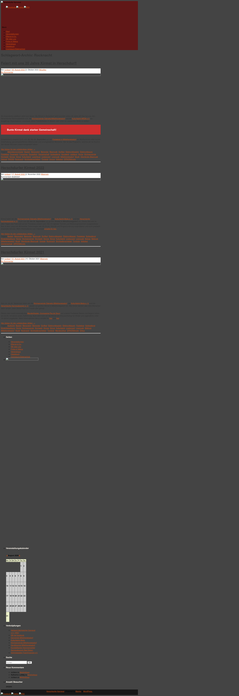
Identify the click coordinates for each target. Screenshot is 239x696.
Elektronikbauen (86, 152)
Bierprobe (45, 152)
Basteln (27, 152)
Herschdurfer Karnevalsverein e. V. (15, 306)
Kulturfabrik (26, 156)
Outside (42, 241)
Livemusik (56, 156)
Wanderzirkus (60, 330)
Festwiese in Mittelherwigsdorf (64, 139)
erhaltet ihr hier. (50, 229)
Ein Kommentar (7, 72)
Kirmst (18, 156)
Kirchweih (5, 156)
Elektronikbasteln (72, 152)
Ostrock (4, 159)
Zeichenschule (6, 243)
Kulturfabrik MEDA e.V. (81, 118)
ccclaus (7, 69)
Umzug (52, 159)
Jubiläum (73, 154)
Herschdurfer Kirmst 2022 (22, 167)
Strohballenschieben (32, 159)
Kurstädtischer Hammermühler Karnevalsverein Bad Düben (23, 648)
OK (30, 662)
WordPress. (87, 691)
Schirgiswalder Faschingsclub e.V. (24, 652)
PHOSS (11, 159)
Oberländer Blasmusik (89, 156)
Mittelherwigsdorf (67, 156)
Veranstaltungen (12, 34)
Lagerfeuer (36, 156)
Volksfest (59, 159)
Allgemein (45, 174)
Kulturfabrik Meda (18, 640)
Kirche (80, 154)
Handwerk (65, 154)
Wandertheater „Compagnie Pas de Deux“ (43, 313)
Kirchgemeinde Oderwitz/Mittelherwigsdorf (48, 118)
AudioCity (11, 325)
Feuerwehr (14, 154)
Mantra (78, 691)
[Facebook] (11, 7)
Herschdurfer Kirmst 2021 (22, 252)
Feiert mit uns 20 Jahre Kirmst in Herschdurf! (39, 63)
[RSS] (27, 7)
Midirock (94, 238)
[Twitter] (20, 7)
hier (50, 318)
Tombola (44, 159)
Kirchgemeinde (90, 154)
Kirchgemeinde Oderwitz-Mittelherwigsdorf (34, 219)
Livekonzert (46, 156)
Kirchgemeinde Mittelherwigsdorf (24, 642)
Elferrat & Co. (11, 36)
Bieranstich (35, 152)
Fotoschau (23, 154)
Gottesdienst (55, 154)
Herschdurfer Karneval (55, 691)
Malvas (87, 238)
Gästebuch (10, 46)
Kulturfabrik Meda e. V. (64, 219)
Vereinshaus (11, 44)
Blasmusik (54, 152)
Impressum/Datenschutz (15, 49)
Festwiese (5, 154)
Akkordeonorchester (15, 152)
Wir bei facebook (17, 635)
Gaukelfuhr (33, 154)
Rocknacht (19, 159)
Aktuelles (42, 69)
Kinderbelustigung (8, 238)
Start (8, 31)
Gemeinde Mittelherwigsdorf (22, 637)
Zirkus (82, 330)
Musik (77, 156)
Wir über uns (11, 39)
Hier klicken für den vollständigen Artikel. (18, 149)
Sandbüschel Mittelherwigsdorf (23, 645)
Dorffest (62, 152)
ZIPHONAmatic (70, 159)
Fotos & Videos (12, 41)
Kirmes (12, 156)
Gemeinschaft (43, 154)
